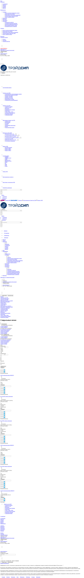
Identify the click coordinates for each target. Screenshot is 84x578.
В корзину (2, 409)
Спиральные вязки (8, 513)
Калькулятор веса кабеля (10, 14)
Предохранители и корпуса (5, 305)
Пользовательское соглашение (11, 26)
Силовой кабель (3, 303)
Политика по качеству (9, 22)
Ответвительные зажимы (5, 313)
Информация (3, 523)
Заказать (2, 497)
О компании (2, 516)
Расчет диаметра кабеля (9, 17)
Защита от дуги (3, 311)
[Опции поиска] (1, 191)
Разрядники (2, 314)
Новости (2, 519)
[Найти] (1, 192)
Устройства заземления (4, 308)
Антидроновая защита (4, 298)
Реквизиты (2, 526)
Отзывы (2, 520)
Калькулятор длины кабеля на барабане (12, 15)
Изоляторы (2, 312)
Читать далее (59, 565)
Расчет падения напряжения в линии (12, 12)
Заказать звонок (4, 51)
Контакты (2, 527)
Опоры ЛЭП (2, 304)
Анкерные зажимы (4, 310)
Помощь (2, 530)
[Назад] (6, 243)
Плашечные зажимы (4, 317)
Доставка (2, 533)
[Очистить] (21, 189)
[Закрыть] (1, 226)
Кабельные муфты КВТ (5, 301)
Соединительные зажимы (5, 316)
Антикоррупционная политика (11, 23)
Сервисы (2, 525)
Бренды (1, 522)
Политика (2, 529)
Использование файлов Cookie (11, 25)
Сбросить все (6, 334)
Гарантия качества (4, 534)
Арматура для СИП (4, 299)
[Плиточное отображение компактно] (1, 368)
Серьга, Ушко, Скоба (4, 315)
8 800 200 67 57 (3, 49)
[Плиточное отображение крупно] (0, 368)
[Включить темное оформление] (1, 64)
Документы (2, 528)
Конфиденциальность (4, 563)
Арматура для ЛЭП (7, 504)
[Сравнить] (2, 372)
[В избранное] (2, 370)
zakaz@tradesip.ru (3, 48)
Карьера (2, 521)
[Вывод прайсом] (3, 368)
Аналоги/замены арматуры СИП (11, 16)
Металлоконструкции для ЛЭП (6, 300)
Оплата (1, 532)
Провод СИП (3, 302)
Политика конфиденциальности (11, 24)
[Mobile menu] (1, 221)
